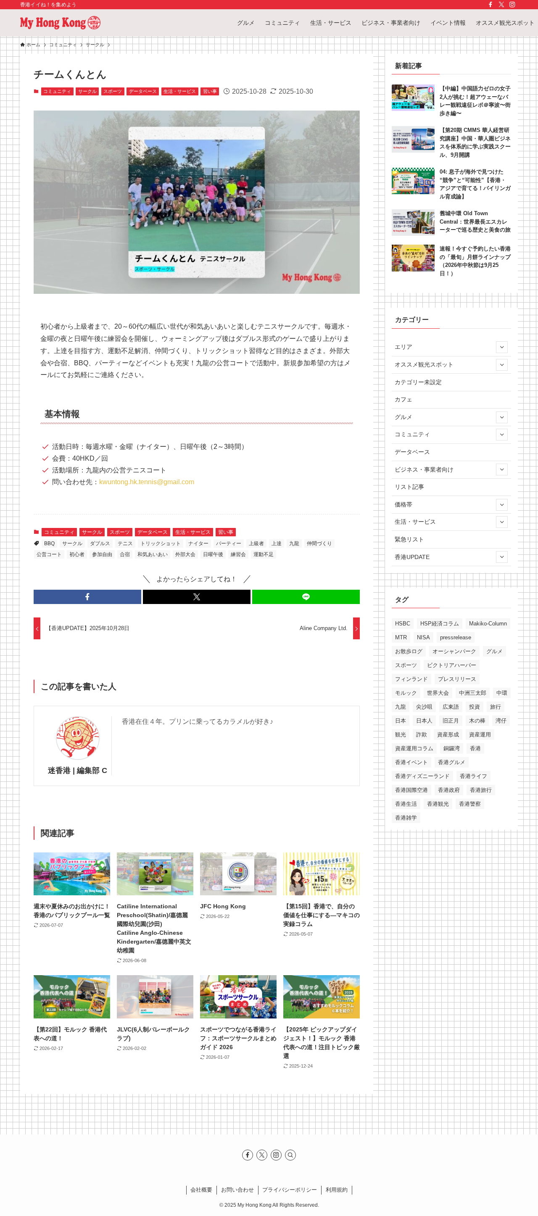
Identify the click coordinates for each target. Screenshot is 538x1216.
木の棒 (477, 720)
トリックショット (160, 543)
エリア (403, 346)
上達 (277, 543)
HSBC (402, 623)
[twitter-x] (501, 4)
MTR (401, 637)
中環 (501, 693)
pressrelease (455, 637)
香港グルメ (451, 762)
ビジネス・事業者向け (424, 469)
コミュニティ (57, 91)
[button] (87, 597)
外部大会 (185, 554)
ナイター (198, 543)
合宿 (125, 554)
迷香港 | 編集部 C (77, 770)
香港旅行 (481, 790)
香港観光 (438, 804)
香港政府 (449, 790)
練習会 (238, 554)
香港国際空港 (411, 790)
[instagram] (512, 4)
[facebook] (490, 4)
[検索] (290, 1155)
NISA (423, 637)
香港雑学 (406, 818)
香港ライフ (473, 776)
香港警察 (470, 804)
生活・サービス (180, 91)
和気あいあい (152, 554)
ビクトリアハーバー (451, 665)
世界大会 (438, 693)
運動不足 (263, 554)
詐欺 (421, 734)
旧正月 (451, 720)
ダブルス (100, 543)
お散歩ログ (408, 651)
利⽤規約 (337, 1190)
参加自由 (102, 554)
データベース (143, 91)
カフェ (403, 399)
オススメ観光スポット (424, 364)
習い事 (210, 91)
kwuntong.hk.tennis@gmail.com (146, 481)
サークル (87, 91)
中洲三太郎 (472, 693)
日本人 (424, 720)
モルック (406, 693)
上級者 (256, 543)
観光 (400, 734)
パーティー (228, 543)
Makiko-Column (488, 623)
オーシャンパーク (454, 651)
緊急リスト (409, 539)
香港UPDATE (412, 557)
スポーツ (112, 91)
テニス (125, 543)
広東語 (451, 707)
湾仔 (501, 720)
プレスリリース (457, 679)
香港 (475, 748)
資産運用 (480, 734)
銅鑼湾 (451, 748)
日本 (400, 720)
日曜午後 (213, 554)
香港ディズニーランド (422, 776)
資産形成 (448, 734)
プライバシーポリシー (289, 1190)
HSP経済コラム (439, 623)
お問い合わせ (237, 1190)
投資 (474, 707)
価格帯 (403, 504)
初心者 (76, 554)
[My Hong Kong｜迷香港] (60, 22)
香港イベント (411, 762)
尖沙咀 (424, 707)
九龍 (294, 543)
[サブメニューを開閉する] (502, 347)
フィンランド (411, 679)
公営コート (49, 554)
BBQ (49, 543)
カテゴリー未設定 (418, 382)
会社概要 (201, 1190)
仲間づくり (319, 543)
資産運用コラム (414, 748)
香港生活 (406, 804)
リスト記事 (409, 486)
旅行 (495, 707)
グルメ (403, 417)
